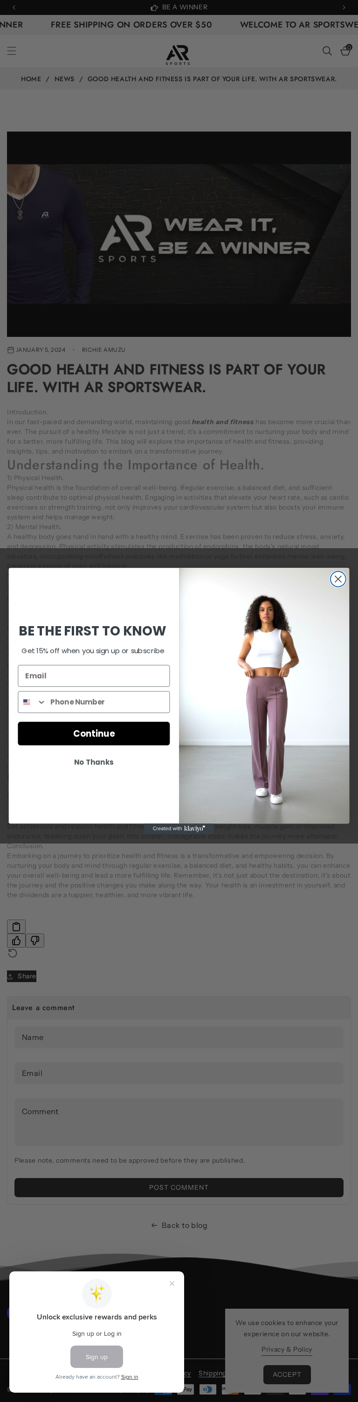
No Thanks (93, 762)
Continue (94, 733)
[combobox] (32, 701)
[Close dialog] (338, 579)
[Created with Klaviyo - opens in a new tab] (179, 828)
